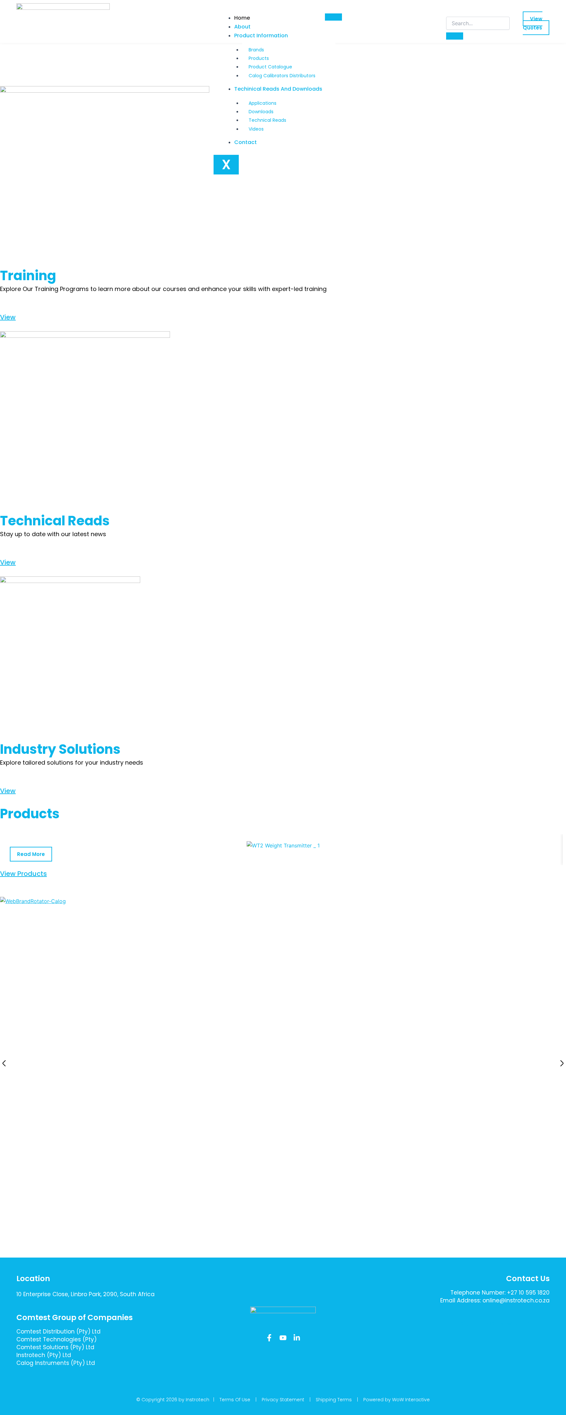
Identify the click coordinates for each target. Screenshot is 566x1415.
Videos (256, 129)
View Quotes (532, 23)
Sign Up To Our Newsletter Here (501, 1323)
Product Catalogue (270, 66)
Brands (256, 49)
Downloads (261, 111)
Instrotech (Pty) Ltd (43, 1355)
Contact (245, 142)
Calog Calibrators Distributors (282, 75)
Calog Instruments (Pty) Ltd (55, 1363)
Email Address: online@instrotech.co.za (495, 1300)
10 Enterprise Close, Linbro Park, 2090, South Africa (85, 1294)
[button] (4, 1063)
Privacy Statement (283, 1399)
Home (242, 18)
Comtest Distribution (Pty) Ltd (58, 1331)
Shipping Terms (334, 1399)
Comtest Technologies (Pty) (56, 1339)
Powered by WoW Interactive (396, 1399)
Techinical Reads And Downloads (278, 89)
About (242, 26)
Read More (31, 854)
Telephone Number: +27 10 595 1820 (500, 1293)
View (8, 317)
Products (259, 58)
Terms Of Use (234, 1399)
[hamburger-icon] (333, 17)
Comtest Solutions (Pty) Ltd (55, 1347)
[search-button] (454, 36)
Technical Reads (267, 120)
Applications (262, 103)
